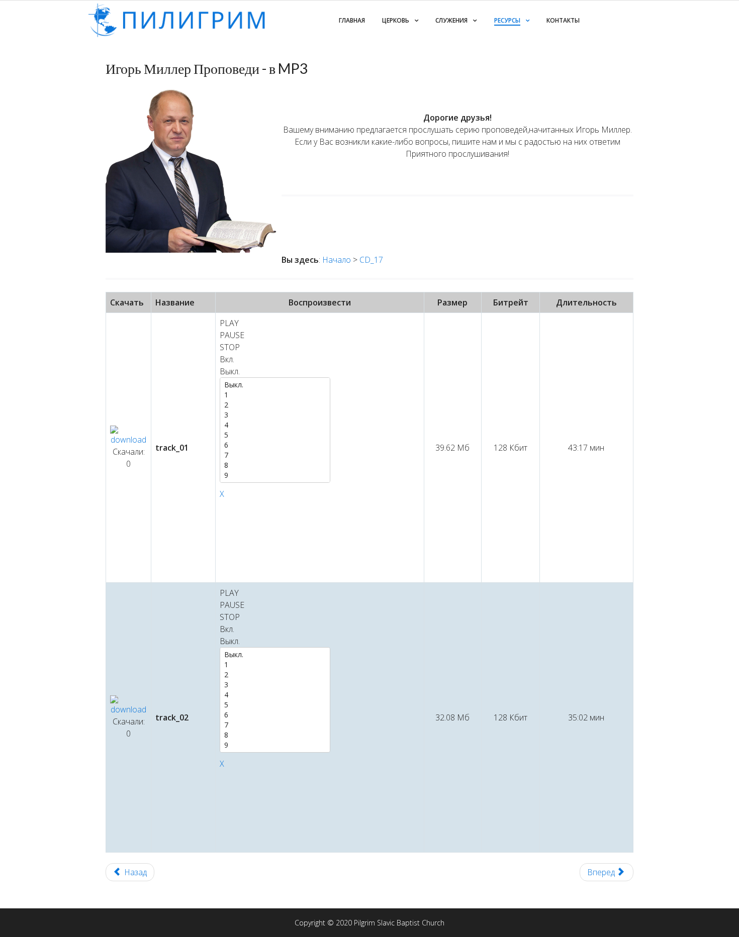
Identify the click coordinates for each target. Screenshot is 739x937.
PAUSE (232, 335)
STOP (230, 347)
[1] (275, 395)
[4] (275, 425)
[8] (275, 465)
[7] (275, 455)
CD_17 (371, 259)
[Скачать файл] (128, 436)
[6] (275, 445)
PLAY (229, 323)
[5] (275, 435)
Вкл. (227, 359)
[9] (275, 475)
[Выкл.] (275, 385)
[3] (275, 415)
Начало (336, 259)
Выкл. (230, 371)
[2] (275, 405)
